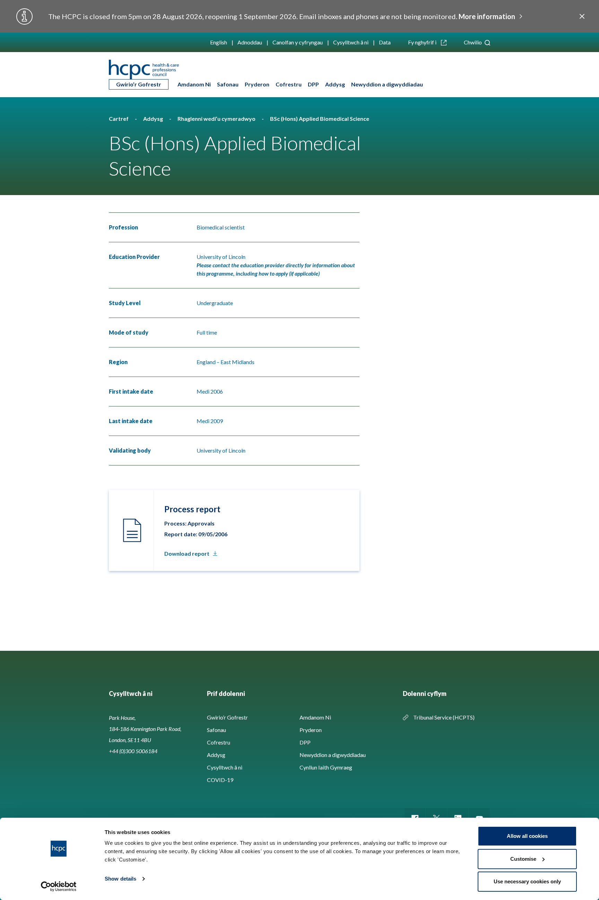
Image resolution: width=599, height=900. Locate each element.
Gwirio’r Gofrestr (138, 84)
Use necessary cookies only (527, 881)
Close (581, 16)
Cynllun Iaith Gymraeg (326, 767)
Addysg (335, 84)
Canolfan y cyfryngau (297, 42)
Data (385, 42)
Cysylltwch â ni (350, 42)
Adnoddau (249, 42)
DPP (313, 84)
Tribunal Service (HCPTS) (444, 717)
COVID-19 (220, 779)
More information (487, 16)
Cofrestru (289, 84)
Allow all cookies (527, 836)
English (218, 42)
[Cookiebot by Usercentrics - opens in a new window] (58, 886)
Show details (120, 879)
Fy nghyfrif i (422, 42)
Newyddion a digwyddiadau (387, 84)
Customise (523, 859)
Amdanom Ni (194, 84)
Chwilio (473, 42)
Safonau (227, 84)
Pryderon (257, 84)
